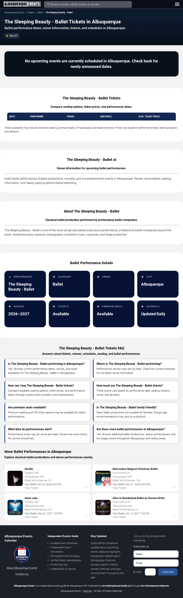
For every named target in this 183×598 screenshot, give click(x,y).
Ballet (40, 12)
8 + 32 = (137, 571)
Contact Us (22, 574)
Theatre (30, 12)
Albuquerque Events (14, 12)
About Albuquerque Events (22, 568)
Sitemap (87, 591)
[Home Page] (22, 4)
